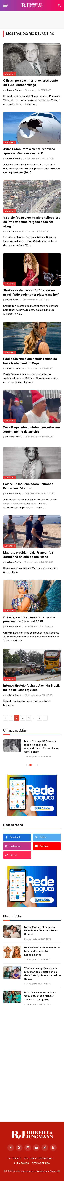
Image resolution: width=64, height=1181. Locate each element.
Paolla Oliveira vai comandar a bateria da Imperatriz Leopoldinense (42, 951)
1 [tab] (27, 765)
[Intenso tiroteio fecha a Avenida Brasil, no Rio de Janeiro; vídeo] (32, 665)
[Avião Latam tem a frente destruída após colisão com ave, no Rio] (32, 128)
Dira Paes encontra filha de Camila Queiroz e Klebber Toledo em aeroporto (40, 996)
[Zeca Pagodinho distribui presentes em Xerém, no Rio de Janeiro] (32, 406)
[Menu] (5, 5)
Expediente (14, 1158)
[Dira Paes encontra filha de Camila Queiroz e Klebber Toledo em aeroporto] (12, 997)
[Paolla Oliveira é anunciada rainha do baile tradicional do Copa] (32, 338)
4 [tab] (36, 765)
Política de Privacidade (38, 1158)
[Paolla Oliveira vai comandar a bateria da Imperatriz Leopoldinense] (12, 952)
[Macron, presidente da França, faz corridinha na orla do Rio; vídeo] (32, 531)
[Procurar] (59, 5)
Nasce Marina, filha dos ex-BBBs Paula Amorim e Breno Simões (40, 931)
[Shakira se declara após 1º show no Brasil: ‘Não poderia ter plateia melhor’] (32, 269)
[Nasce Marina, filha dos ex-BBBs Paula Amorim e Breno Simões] (12, 931)
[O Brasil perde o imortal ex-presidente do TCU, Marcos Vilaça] (32, 59)
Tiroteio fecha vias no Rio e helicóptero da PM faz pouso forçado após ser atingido (31, 222)
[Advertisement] (32, 20)
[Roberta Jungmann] (32, 5)
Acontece (10, 74)
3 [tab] (33, 765)
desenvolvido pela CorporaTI (45, 1171)
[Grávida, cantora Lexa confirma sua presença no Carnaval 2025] (32, 596)
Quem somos (21, 1163)
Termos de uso (41, 1163)
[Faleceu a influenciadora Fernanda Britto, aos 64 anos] (32, 463)
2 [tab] (30, 765)
